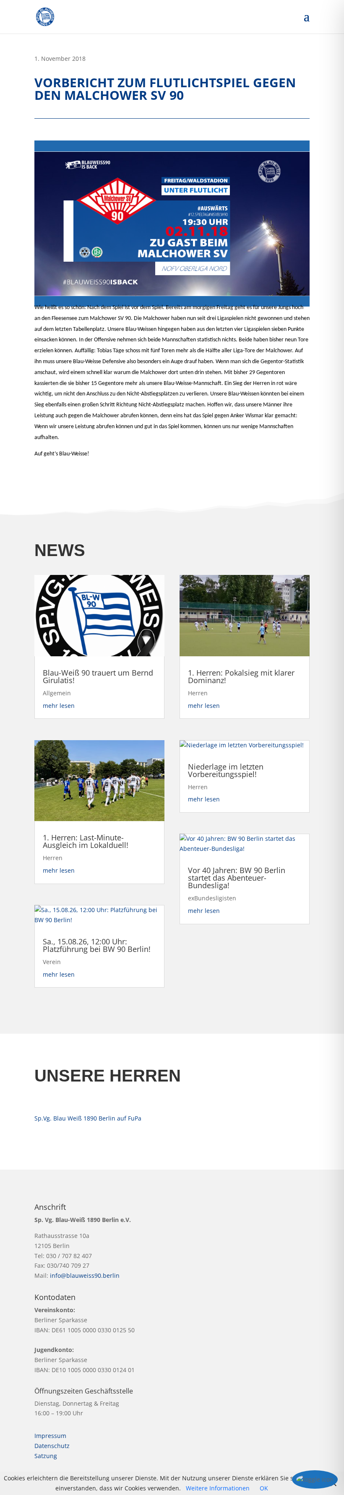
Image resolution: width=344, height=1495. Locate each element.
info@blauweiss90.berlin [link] (85, 1275)
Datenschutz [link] (52, 1446)
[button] (307, 22)
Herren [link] (53, 858)
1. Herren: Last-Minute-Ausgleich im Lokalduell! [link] (85, 841)
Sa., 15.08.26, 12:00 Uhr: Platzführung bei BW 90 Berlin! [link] (97, 945)
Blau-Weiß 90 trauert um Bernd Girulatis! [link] (98, 676)
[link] (45, 16)
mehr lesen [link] (59, 706)
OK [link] (264, 1488)
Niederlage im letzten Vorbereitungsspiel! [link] (225, 770)
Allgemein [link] (57, 693)
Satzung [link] (45, 1456)
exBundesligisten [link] (212, 898)
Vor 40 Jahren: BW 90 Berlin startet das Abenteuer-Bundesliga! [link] (236, 877)
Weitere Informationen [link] (218, 1488)
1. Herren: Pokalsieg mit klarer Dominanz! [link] (241, 676)
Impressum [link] (50, 1436)
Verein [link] (52, 962)
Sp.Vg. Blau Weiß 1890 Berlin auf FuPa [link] (87, 1118)
